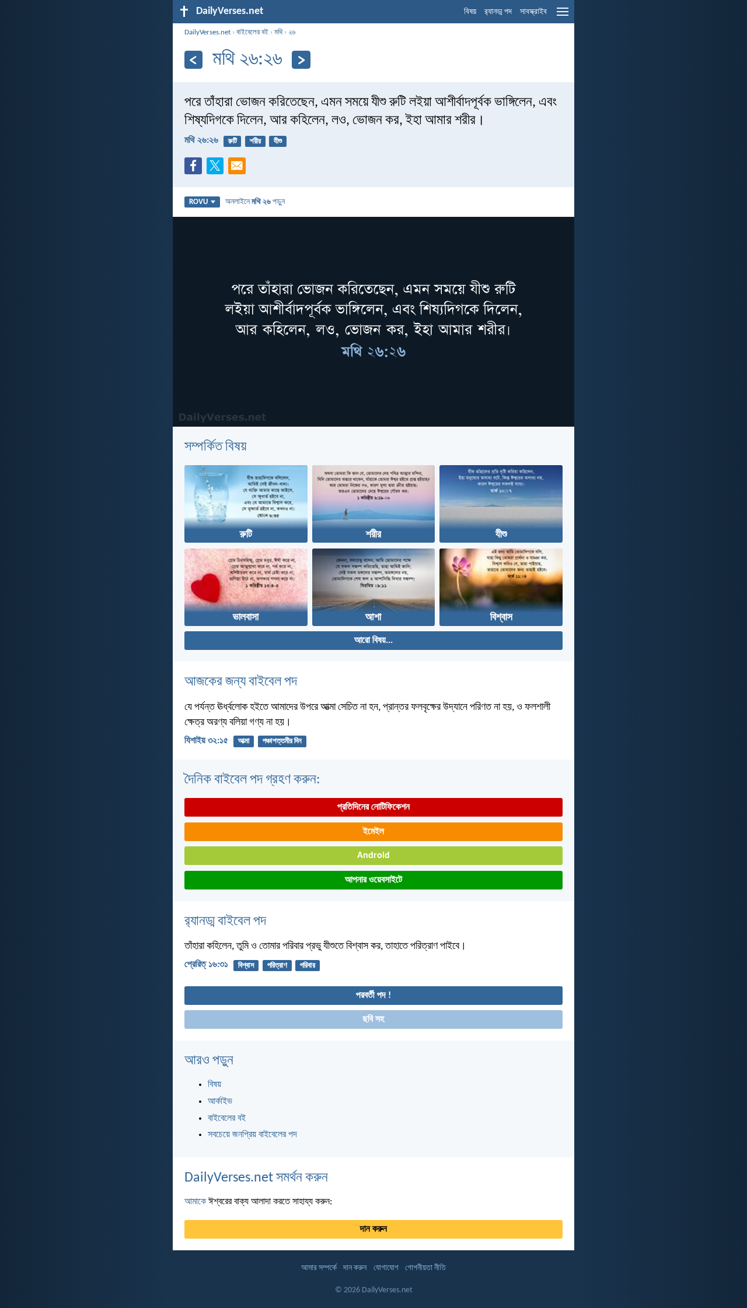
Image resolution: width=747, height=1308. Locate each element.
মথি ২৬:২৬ (201, 140)
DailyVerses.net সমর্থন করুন (256, 1178)
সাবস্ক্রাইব (533, 12)
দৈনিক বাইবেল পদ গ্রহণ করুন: (252, 780)
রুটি (232, 141)
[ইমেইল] (239, 169)
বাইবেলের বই (252, 32)
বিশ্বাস (246, 965)
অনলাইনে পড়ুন (255, 202)
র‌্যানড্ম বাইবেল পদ (225, 922)
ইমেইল (373, 831)
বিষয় (470, 12)
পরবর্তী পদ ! (373, 995)
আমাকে (195, 1202)
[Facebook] (195, 169)
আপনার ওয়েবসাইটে (373, 880)
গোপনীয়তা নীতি (425, 1268)
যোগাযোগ (386, 1268)
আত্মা (244, 741)
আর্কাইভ (220, 1101)
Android (373, 855)
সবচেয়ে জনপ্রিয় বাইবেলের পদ (252, 1135)
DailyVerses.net (207, 32)
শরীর (255, 141)
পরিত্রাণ (277, 965)
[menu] (562, 16)
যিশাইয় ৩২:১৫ (206, 741)
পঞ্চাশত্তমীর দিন (282, 741)
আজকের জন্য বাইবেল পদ (240, 682)
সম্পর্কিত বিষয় (215, 447)
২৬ (291, 32)
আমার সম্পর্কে (319, 1268)
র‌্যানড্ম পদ (498, 12)
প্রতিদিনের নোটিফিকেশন (373, 807)
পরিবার (307, 965)
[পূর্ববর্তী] (193, 60)
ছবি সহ (373, 1019)
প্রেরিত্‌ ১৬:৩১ (206, 964)
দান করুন (373, 1229)
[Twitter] (218, 169)
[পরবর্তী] (301, 60)
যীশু (278, 141)
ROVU (198, 202)
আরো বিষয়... (373, 640)
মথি (278, 32)
